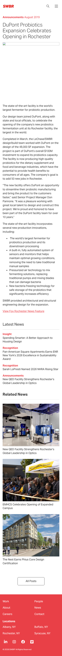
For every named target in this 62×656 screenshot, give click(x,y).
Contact (39, 614)
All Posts (31, 581)
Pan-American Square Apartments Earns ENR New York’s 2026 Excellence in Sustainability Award (30, 355)
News (37, 607)
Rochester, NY (11, 633)
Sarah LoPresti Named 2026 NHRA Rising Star (30, 369)
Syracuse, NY (42, 633)
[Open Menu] (56, 6)
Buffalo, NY (41, 627)
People (38, 601)
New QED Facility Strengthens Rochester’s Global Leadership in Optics (28, 381)
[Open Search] (48, 6)
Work (6, 601)
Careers (7, 614)
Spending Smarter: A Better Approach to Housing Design (28, 339)
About (6, 607)
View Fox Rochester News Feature (23, 311)
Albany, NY (9, 627)
